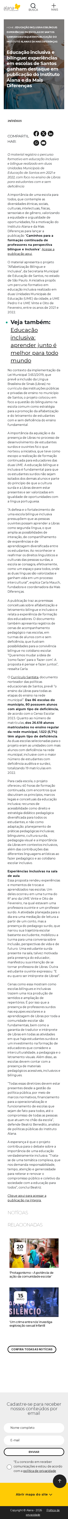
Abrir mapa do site (32, 1494)
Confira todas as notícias (32, 1349)
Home (10, 27)
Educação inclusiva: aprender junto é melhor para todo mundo (34, 345)
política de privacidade (39, 1471)
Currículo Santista (24, 677)
